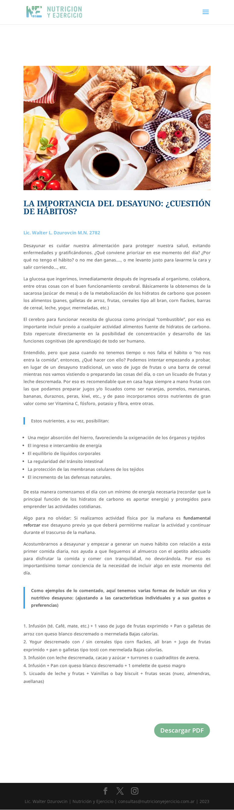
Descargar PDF (182, 730)
